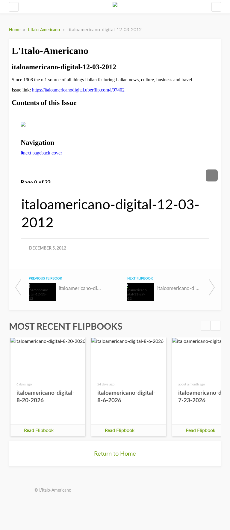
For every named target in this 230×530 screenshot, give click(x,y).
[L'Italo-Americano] (115, 6)
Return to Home (115, 454)
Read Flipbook (39, 430)
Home (15, 30)
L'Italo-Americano (44, 30)
